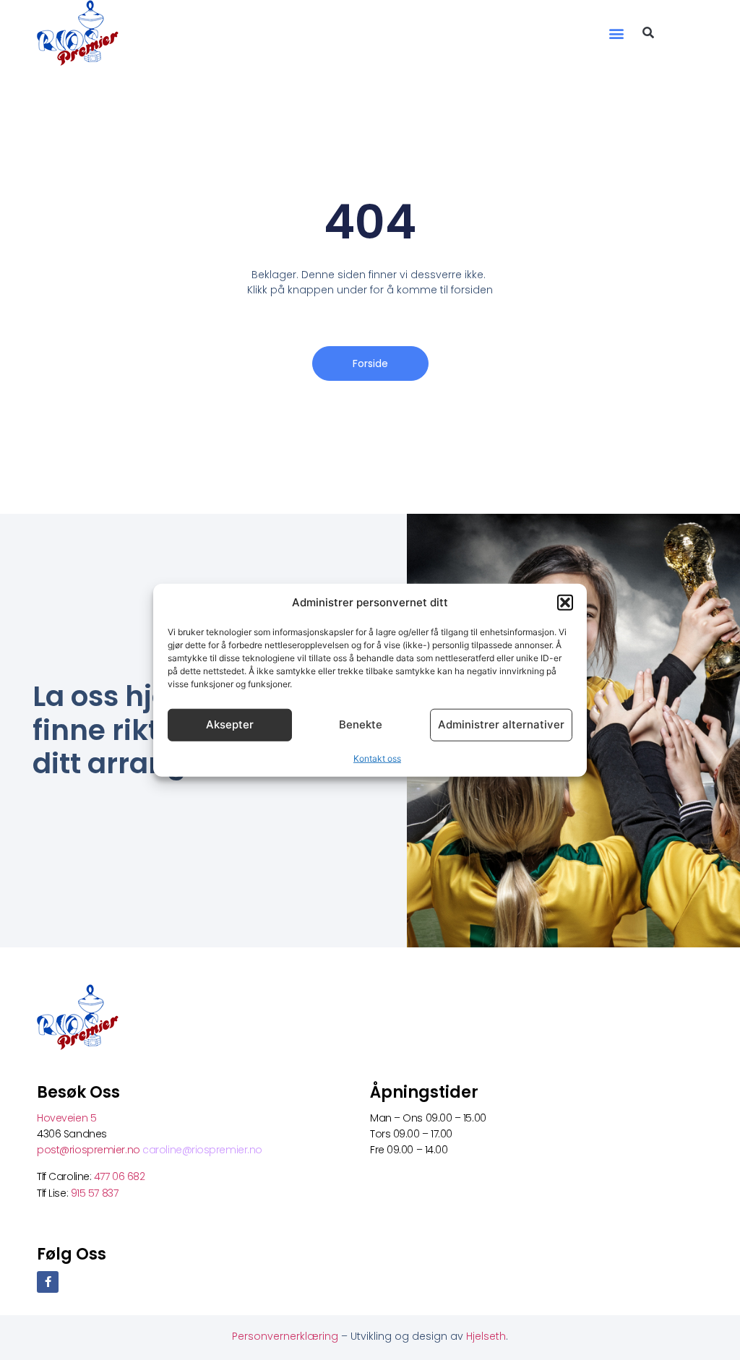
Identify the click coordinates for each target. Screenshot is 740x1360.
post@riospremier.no (89, 1149)
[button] (565, 602)
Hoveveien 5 (66, 1118)
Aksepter (230, 724)
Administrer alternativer (501, 724)
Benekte (360, 724)
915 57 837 (95, 1193)
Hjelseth (486, 1336)
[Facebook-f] (48, 1282)
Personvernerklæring (286, 1336)
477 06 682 (120, 1176)
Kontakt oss (377, 757)
